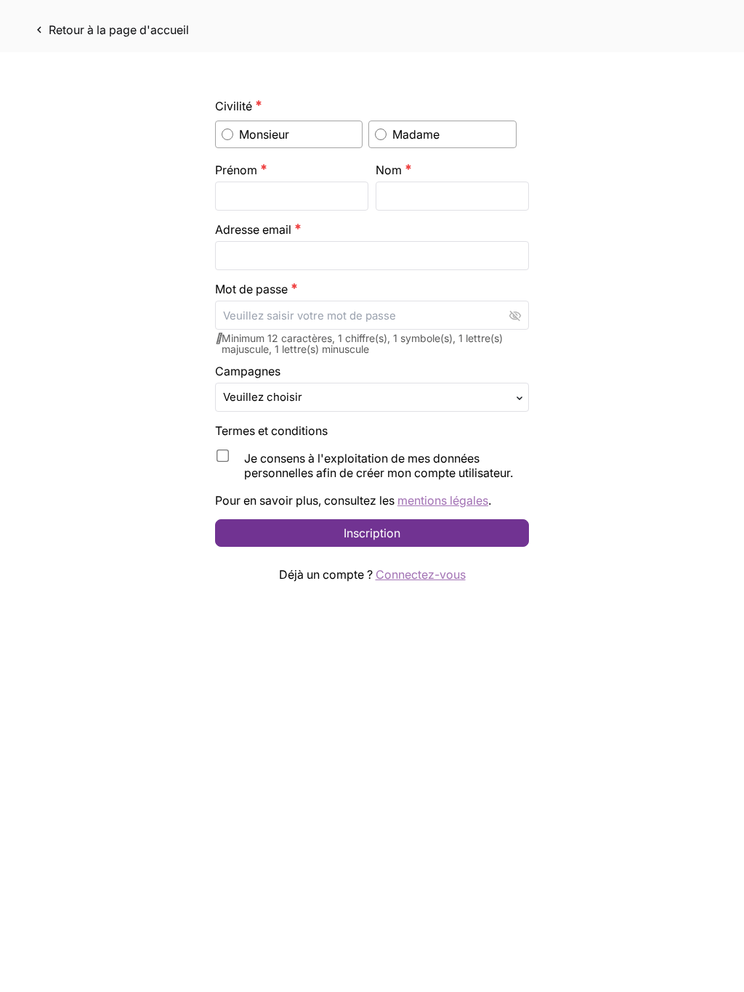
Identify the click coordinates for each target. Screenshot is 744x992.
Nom (394, 170)
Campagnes (247, 371)
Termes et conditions (273, 430)
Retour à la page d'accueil (111, 30)
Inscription (372, 533)
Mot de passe (256, 289)
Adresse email (258, 229)
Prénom (241, 170)
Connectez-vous (421, 574)
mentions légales (442, 500)
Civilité (238, 106)
